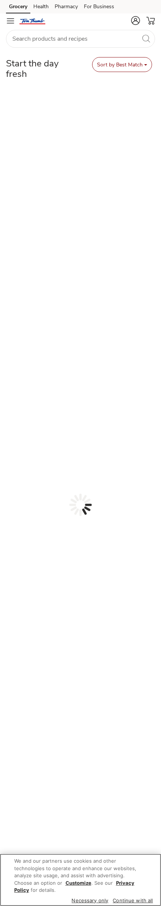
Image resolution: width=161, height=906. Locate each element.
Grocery (18, 6)
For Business (99, 6)
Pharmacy (66, 6)
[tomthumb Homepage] (32, 20)
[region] (80, 880)
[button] (135, 20)
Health (41, 6)
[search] (146, 38)
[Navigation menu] (10, 20)
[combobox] (80, 39)
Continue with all (133, 900)
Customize (78, 883)
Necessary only (90, 900)
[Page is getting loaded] (80, 505)
